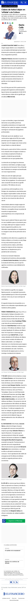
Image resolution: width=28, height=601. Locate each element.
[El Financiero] (9, 2)
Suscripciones (21, 598)
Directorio (14, 598)
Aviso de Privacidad (14, 600)
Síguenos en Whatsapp (15, 521)
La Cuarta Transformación (9, 6)
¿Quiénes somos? (6, 598)
